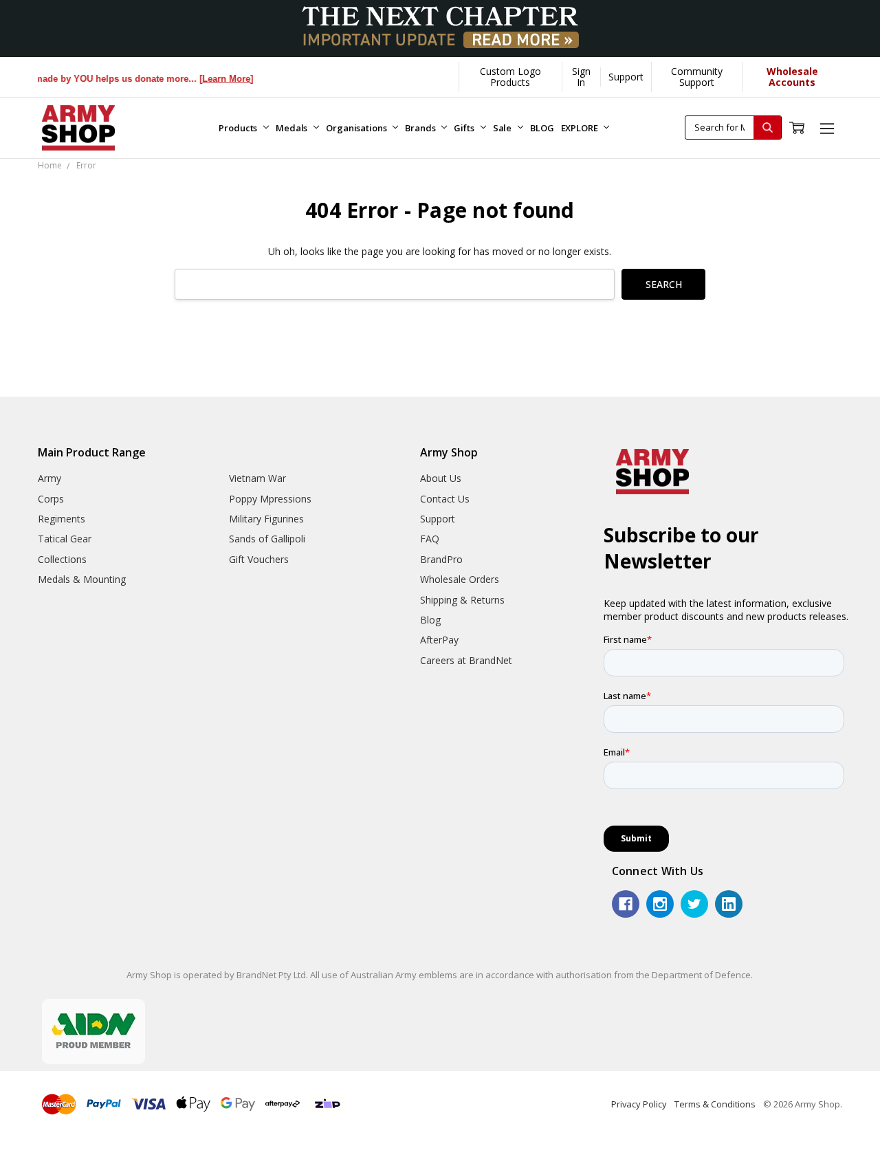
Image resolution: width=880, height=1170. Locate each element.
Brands (421, 128)
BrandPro (441, 559)
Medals (292, 128)
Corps (51, 498)
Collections (62, 559)
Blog (430, 619)
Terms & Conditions (715, 1104)
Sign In (581, 77)
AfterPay (439, 639)
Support (626, 76)
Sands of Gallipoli (267, 538)
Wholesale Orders (459, 579)
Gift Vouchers (259, 559)
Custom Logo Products (510, 77)
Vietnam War (257, 478)
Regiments (61, 518)
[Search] (767, 127)
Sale (503, 128)
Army (49, 478)
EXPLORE (580, 128)
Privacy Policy (639, 1104)
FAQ (429, 538)
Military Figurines (266, 518)
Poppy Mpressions (270, 498)
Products (239, 128)
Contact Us (445, 498)
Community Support (697, 77)
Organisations (357, 128)
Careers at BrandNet (466, 660)
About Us (440, 478)
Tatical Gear (64, 538)
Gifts (465, 128)
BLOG (541, 128)
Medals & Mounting (82, 579)
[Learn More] (215, 79)
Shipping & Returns (462, 599)
